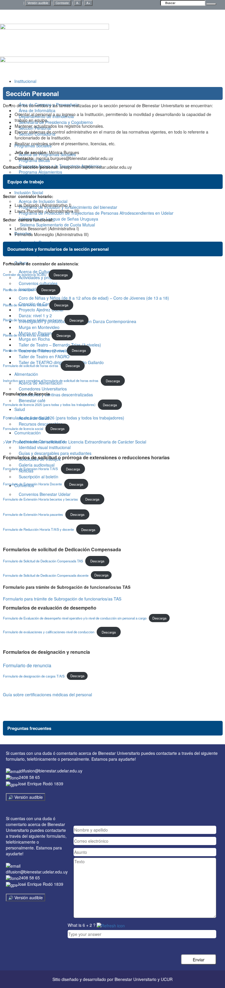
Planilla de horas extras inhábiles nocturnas (33, 350)
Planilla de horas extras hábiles (25, 305)
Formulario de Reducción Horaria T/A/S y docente (38, 529)
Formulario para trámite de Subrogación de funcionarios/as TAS (62, 599)
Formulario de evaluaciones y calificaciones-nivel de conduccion (48, 632)
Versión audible (38, 3)
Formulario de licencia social (23, 428)
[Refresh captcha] (111, 925)
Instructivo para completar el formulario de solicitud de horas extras (50, 380)
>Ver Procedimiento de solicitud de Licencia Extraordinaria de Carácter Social (74, 442)
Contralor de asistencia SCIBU (24, 274)
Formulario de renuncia (27, 665)
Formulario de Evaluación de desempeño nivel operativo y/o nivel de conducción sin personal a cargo (74, 618)
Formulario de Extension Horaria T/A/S (31, 469)
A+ (88, 3)
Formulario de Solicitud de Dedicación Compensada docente (45, 575)
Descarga (61, 274)
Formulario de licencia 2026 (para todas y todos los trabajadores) (63, 418)
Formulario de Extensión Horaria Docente (32, 484)
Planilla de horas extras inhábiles (26, 335)
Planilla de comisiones (18, 289)
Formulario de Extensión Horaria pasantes (33, 514)
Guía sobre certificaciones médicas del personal (47, 694)
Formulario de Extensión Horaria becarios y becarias (40, 499)
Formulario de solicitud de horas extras (30, 365)
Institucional (25, 81)
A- (77, 3)
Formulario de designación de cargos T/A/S (33, 675)
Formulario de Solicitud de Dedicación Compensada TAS (43, 561)
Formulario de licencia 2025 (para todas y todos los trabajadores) (49, 404)
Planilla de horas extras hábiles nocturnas (32, 320)
